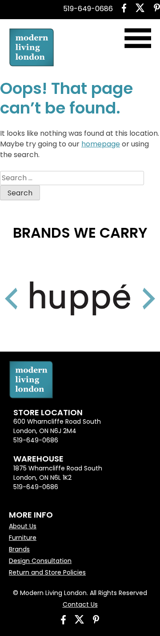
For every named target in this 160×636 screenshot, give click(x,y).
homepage (100, 144)
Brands (19, 549)
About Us (22, 526)
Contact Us (80, 604)
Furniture (22, 537)
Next (137, 287)
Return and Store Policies (47, 572)
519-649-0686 (88, 9)
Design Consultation (40, 560)
